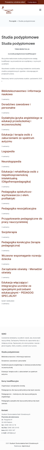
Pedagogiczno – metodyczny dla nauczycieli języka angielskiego (19, 395)
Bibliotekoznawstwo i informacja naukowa (16, 357)
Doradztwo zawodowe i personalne (14, 361)
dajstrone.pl (26, 446)
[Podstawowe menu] (40, 10)
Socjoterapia (9, 232)
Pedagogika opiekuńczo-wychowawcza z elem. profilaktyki (17, 195)
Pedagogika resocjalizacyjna (19, 208)
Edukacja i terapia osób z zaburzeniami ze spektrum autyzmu (18, 138)
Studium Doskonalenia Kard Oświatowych (24, 443)
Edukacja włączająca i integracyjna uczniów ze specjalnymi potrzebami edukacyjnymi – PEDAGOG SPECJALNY (18, 289)
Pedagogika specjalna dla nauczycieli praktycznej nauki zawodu (20, 402)
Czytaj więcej (32, 2)
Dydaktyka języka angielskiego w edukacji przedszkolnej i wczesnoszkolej (22, 121)
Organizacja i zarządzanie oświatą (13, 386)
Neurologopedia (11, 161)
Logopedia (8, 151)
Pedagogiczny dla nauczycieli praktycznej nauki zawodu (21, 390)
